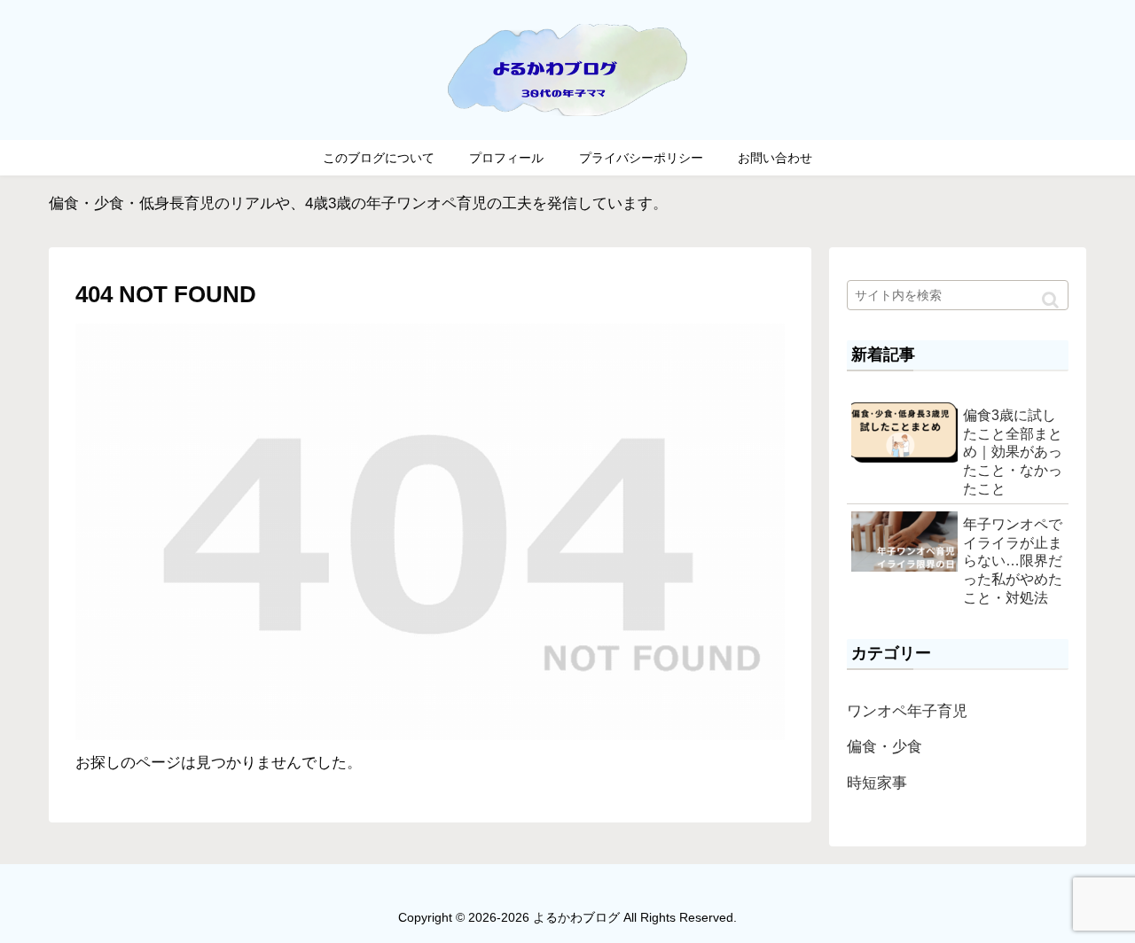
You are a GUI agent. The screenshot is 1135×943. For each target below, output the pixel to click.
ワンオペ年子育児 (907, 711)
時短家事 (877, 783)
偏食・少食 (884, 746)
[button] (1050, 300)
